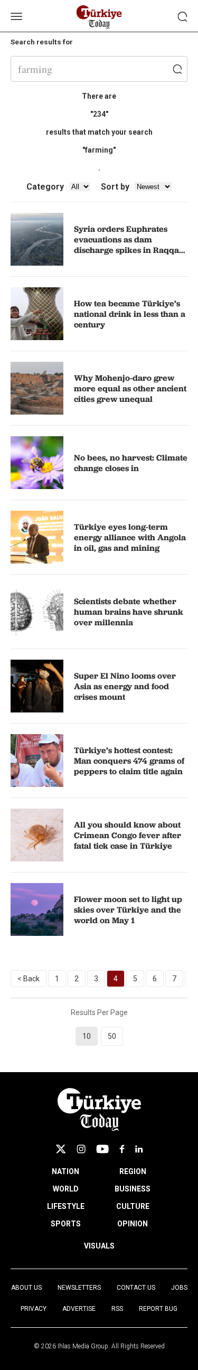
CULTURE (132, 1206)
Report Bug (158, 1308)
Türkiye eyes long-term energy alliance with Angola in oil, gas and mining (130, 537)
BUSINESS (132, 1188)
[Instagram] (81, 1148)
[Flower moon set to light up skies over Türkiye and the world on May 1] (37, 909)
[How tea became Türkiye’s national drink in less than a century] (37, 313)
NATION (65, 1171)
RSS (117, 1308)
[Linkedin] (139, 1149)
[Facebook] (122, 1148)
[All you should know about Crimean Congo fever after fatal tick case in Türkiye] (37, 835)
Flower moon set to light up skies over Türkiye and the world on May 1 (128, 909)
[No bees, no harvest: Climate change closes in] (37, 462)
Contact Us (136, 1287)
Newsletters (79, 1287)
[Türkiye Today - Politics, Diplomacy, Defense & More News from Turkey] (99, 17)
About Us (26, 1287)
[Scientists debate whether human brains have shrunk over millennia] (37, 611)
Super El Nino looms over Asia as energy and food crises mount (125, 686)
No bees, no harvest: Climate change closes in (130, 462)
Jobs (179, 1287)
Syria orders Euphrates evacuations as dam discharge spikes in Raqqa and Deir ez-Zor (126, 244)
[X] (60, 1148)
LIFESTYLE (65, 1206)
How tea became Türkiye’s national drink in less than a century (129, 314)
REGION (132, 1171)
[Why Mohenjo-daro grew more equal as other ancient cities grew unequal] (37, 388)
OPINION (132, 1223)
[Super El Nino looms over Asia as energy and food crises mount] (37, 686)
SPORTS (66, 1223)
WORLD (66, 1188)
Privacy (33, 1308)
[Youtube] (102, 1148)
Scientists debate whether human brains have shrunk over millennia (128, 611)
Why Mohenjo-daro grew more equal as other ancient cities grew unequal (130, 388)
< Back (28, 978)
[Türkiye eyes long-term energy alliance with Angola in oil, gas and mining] (37, 537)
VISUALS (99, 1246)
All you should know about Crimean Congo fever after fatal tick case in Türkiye (127, 835)
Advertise (79, 1308)
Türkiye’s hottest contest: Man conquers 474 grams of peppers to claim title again (129, 760)
